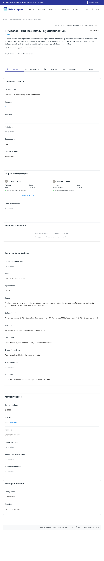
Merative (13, 422)
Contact (85, 9)
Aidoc (7, 35)
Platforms (52, 9)
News (75, 9)
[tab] (14, 69)
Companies (65, 9)
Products (41, 9)
